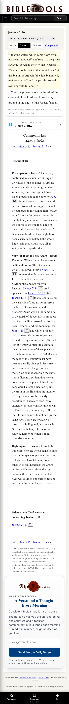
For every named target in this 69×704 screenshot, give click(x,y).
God (53, 196)
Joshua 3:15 (23, 146)
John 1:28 (18, 330)
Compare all (51, 45)
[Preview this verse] (14, 274)
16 (9, 53)
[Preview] (14, 201)
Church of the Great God (27, 677)
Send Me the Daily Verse (34, 652)
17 (9, 91)
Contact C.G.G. (43, 677)
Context (24, 45)
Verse (13, 45)
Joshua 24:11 (20, 524)
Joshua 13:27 (20, 298)
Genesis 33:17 (36, 293)
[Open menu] (5, 18)
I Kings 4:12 (47, 270)
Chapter (36, 45)
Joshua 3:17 (40, 146)
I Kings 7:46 (30, 288)
